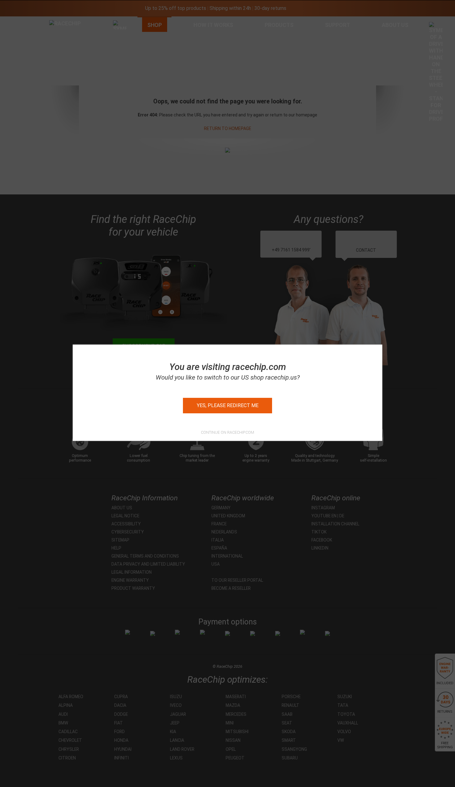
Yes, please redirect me (227, 405)
